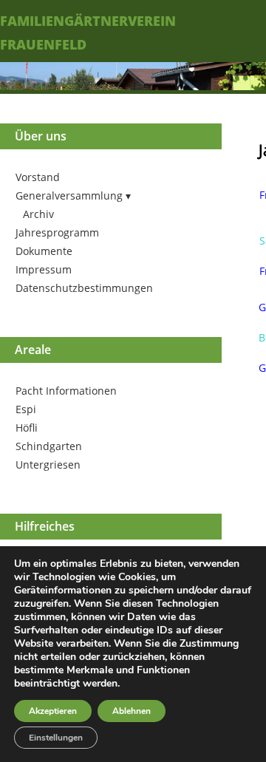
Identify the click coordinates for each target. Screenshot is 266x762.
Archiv (38, 214)
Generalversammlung (69, 195)
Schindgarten (49, 446)
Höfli (27, 428)
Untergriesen (48, 464)
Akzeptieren (53, 711)
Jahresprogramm (57, 232)
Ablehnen (131, 711)
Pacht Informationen (66, 391)
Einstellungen (56, 738)
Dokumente (44, 251)
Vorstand (38, 177)
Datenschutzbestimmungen (84, 288)
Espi (26, 409)
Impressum (44, 269)
